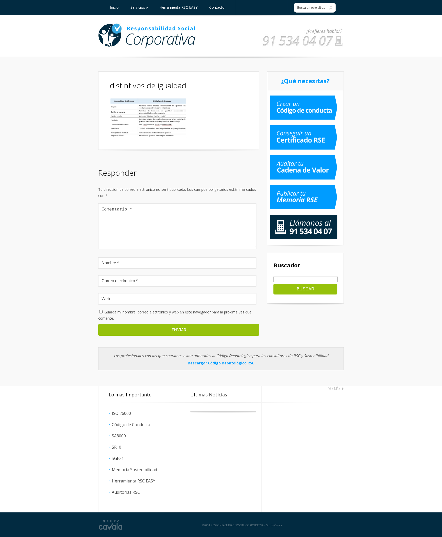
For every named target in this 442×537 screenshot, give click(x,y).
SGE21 (118, 458)
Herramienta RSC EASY (133, 481)
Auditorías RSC (126, 492)
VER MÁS (334, 388)
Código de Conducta (131, 424)
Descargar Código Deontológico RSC (221, 363)
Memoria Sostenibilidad (134, 469)
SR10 (116, 447)
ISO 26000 (121, 413)
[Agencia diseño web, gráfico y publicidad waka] (329, 525)
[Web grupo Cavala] (110, 525)
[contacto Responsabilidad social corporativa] (302, 46)
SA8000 (119, 436)
